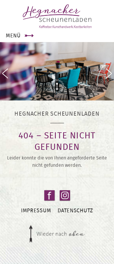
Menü (13, 35)
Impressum (36, 210)
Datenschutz (75, 210)
